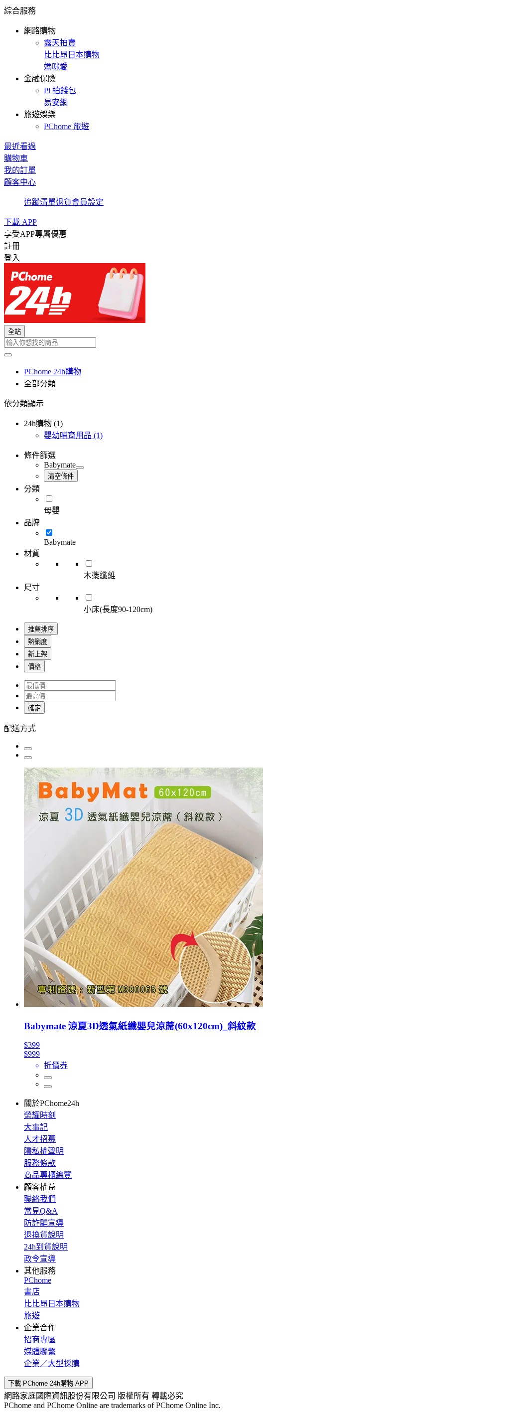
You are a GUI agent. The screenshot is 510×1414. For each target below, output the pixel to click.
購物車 (16, 158)
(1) (73, 435)
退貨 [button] (64, 202)
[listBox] (255, 728)
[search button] (8, 354)
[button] (255, 68)
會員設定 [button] (88, 202)
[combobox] (255, 342)
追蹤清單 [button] (40, 202)
